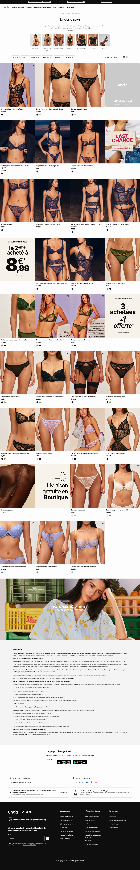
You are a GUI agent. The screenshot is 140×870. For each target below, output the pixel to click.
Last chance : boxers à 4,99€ (76, 2)
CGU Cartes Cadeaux (91, 827)
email (10, 834)
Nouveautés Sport (106, 2)
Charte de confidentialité (92, 831)
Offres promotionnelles (92, 816)
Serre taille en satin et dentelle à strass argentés (51, 283)
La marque (112, 816)
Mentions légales (90, 820)
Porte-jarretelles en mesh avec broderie (83, 396)
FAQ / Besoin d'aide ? (66, 820)
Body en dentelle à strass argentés (82, 283)
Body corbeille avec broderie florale (12, 109)
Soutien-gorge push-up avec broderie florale (15, 340)
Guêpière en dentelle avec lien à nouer (48, 224)
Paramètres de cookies (92, 844)
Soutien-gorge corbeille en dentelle (82, 166)
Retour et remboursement (67, 824)
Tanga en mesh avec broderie (80, 340)
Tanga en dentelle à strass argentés (47, 166)
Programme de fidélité (66, 835)
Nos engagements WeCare (117, 820)
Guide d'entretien (114, 824)
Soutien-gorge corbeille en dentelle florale (49, 109)
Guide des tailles (65, 839)
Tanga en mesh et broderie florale (46, 566)
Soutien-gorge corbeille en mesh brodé (83, 566)
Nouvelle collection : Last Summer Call (39, 2)
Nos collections (76, 13)
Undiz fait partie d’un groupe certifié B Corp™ (93, 791)
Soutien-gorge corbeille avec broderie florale (50, 340)
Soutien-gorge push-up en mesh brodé (118, 510)
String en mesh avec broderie (115, 283)
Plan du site (88, 841)
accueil (62, 13)
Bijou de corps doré (7, 510)
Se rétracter (63, 827)
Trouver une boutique (66, 816)
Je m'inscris (63, 792)
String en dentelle (6, 224)
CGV (86, 824)
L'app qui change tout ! (66, 831)
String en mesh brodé (78, 510)
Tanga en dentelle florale (79, 109)
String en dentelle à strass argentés (117, 224)
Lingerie (68, 13)
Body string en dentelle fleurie (115, 453)
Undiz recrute (113, 827)
